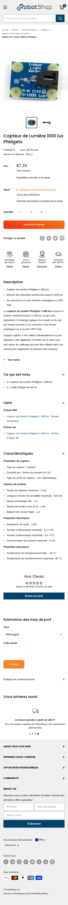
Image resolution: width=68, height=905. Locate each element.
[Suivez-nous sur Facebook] (5, 861)
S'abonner (34, 823)
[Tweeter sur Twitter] (55, 238)
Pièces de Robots (29, 30)
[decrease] (20, 211)
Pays (6, 627)
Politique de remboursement (19, 679)
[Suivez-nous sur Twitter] (12, 861)
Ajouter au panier (34, 224)
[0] (61, 7)
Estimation (14, 664)
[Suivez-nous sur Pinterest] (25, 861)
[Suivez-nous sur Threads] (52, 861)
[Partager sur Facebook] (42, 238)
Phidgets (9, 150)
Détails (9, 266)
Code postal (10, 643)
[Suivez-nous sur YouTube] (32, 861)
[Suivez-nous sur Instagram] (19, 861)
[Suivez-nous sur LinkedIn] (45, 861)
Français (11, 845)
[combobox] (29, 18)
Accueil (5, 30)
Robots (15, 30)
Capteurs (45, 30)
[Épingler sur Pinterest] (48, 238)
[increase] (41, 211)
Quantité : (8, 211)
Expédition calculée (27, 177)
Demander (42, 266)
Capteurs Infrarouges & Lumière (15, 33)
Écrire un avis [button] (34, 595)
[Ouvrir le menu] (5, 7)
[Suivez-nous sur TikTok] (39, 861)
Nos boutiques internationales (17, 840)
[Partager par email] (62, 238)
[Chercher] (60, 18)
